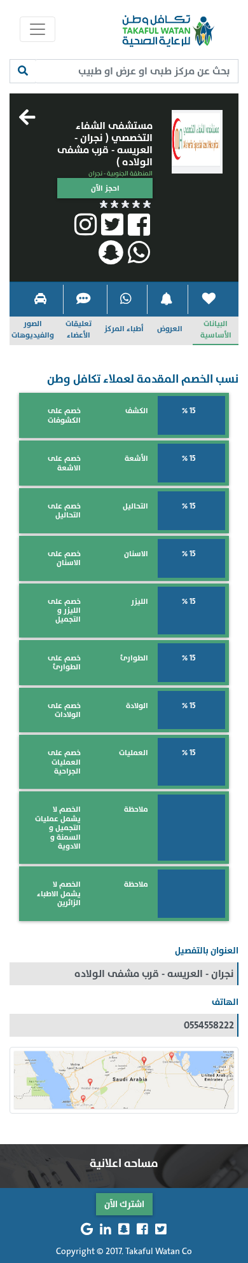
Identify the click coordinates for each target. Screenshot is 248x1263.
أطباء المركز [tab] (124, 328)
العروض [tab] (170, 328)
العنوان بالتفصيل (206, 950)
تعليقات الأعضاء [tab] (78, 329)
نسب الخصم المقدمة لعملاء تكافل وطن (142, 379)
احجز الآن (105, 188)
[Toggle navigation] (37, 29)
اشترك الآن (124, 1204)
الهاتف (225, 1002)
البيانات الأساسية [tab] (215, 329)
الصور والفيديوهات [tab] (32, 329)
